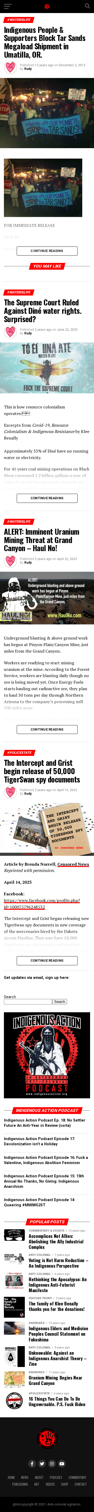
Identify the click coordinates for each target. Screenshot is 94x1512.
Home (11, 1477)
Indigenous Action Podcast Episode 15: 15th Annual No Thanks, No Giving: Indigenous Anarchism (44, 1181)
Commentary (77, 1477)
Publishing (20, 1484)
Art (36, 1484)
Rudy (28, 69)
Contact (81, 1484)
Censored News (73, 864)
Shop (64, 1484)
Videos (50, 1484)
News (24, 1477)
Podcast (56, 1477)
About (39, 1477)
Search (10, 997)
